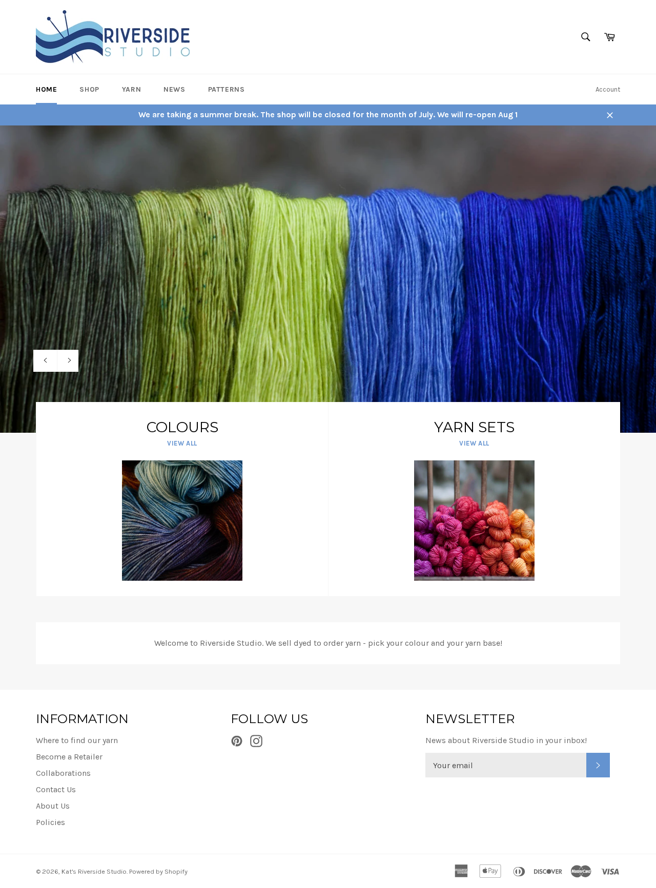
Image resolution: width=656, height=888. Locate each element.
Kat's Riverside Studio (94, 871)
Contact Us (56, 789)
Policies (50, 822)
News (174, 89)
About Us (53, 806)
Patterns (226, 89)
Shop (89, 89)
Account (608, 89)
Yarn (131, 89)
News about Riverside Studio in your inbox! (506, 740)
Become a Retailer (69, 757)
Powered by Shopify (158, 871)
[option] (328, 279)
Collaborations (63, 773)
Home (46, 89)
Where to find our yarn (77, 740)
